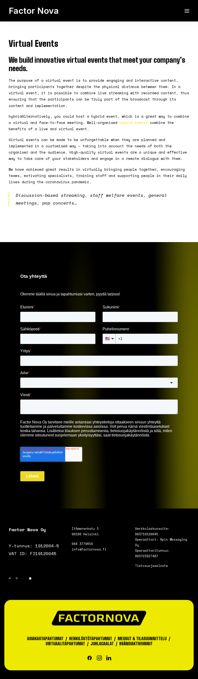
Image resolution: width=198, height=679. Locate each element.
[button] (187, 10)
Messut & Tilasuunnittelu (142, 638)
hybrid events (134, 122)
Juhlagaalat (102, 643)
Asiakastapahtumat (45, 638)
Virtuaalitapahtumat (65, 643)
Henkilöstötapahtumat (90, 638)
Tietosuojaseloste (151, 565)
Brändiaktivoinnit (136, 643)
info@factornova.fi (89, 549)
